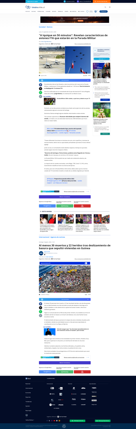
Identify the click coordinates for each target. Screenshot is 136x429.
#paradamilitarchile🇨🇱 (61, 131)
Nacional (34, 11)
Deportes (54, 11)
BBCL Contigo (81, 11)
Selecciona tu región (32, 1)
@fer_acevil (50, 128)
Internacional (41, 11)
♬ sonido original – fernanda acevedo (69, 133)
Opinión (66, 11)
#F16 (70, 131)
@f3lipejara (50, 179)
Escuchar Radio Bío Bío (102, 1)
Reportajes (28, 410)
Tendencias (60, 11)
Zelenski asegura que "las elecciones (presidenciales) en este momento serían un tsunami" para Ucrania (73, 329)
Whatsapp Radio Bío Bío (103, 420)
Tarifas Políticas (29, 420)
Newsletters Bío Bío (70, 1)
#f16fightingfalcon (53, 181)
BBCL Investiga (73, 11)
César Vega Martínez (46, 42)
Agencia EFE (47, 251)
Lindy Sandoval (49, 256)
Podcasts (28, 11)
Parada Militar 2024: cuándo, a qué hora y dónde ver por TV (73, 98)
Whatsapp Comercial (78, 420)
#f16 (60, 181)
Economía (48, 11)
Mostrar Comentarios (65, 196)
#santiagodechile (52, 133)
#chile (74, 131)
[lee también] (50, 101)
